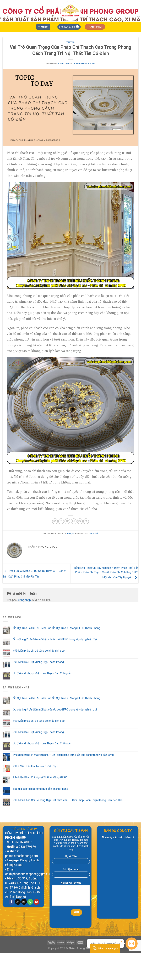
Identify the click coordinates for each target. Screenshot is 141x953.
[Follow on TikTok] (18, 902)
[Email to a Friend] (74, 521)
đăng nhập (24, 600)
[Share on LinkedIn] (86, 521)
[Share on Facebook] (61, 521)
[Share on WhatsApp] (55, 521)
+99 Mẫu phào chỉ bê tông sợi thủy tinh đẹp (39, 650)
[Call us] (30, 902)
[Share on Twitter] (67, 521)
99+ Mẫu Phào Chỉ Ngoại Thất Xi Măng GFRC (40, 777)
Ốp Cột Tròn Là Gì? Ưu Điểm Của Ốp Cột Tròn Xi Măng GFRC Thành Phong (56, 628)
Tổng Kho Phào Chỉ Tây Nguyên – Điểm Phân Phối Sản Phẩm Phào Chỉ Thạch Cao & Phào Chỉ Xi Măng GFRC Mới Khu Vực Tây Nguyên (106, 572)
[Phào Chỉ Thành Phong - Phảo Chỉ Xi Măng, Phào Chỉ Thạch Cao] (71, 11)
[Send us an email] (24, 902)
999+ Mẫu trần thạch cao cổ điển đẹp (35, 766)
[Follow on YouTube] (36, 902)
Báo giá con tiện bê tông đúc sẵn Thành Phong (40, 788)
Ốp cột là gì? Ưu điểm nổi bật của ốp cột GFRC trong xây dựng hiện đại (55, 639)
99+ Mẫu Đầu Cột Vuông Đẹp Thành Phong (38, 662)
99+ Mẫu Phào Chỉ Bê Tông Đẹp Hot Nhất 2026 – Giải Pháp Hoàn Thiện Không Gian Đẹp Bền (67, 800)
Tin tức (70, 42)
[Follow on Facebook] (11, 902)
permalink (93, 533)
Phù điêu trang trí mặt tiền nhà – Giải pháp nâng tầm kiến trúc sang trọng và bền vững (63, 754)
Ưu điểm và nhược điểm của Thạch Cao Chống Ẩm (42, 673)
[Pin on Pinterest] (80, 521)
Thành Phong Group (84, 64)
